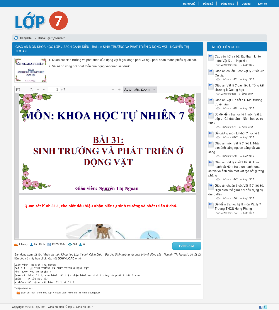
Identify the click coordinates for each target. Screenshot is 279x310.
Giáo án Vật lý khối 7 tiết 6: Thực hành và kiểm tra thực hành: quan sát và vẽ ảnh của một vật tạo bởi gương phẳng (236, 168)
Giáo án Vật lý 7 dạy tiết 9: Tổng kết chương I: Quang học (239, 87)
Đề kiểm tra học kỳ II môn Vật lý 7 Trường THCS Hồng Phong (238, 206)
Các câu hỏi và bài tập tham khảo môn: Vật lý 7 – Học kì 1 (238, 58)
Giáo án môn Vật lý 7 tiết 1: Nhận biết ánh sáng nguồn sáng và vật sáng (234, 147)
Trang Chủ (189, 3)
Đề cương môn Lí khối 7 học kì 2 (237, 133)
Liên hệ (262, 3)
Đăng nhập (227, 3)
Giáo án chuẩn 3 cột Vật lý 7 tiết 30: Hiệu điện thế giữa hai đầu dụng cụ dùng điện (236, 189)
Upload (246, 3)
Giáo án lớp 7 (84, 307)
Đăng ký (208, 3)
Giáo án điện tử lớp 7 (61, 307)
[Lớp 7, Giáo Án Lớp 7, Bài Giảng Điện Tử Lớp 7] (76, 20)
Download (186, 246)
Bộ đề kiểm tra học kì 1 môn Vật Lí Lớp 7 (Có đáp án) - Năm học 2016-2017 (236, 118)
